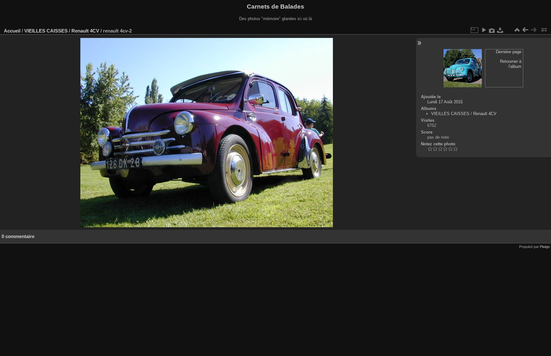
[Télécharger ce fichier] (500, 30)
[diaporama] (484, 30)
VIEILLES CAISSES (46, 30)
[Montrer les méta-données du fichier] (492, 30)
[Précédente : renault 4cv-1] (525, 30)
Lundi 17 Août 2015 (445, 101)
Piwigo (545, 247)
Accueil (12, 30)
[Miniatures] (517, 30)
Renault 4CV (85, 30)
